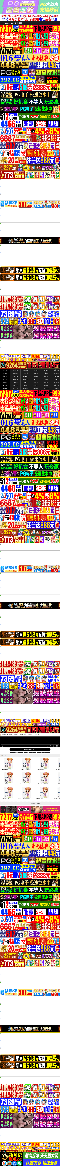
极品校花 (46, 388)
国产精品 (15, 370)
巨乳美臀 (36, 373)
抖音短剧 (15, 382)
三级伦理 (15, 373)
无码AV (5, 382)
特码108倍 (30, 752)
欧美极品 (56, 370)
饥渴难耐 (25, 376)
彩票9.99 (46, 379)
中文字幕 (25, 373)
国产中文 (15, 388)
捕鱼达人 (15, 379)
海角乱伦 (36, 385)
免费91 (25, 385)
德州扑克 (36, 379)
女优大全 (56, 382)
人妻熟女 (46, 373)
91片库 (46, 382)
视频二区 (5, 373)
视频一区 (5, 370)
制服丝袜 (56, 373)
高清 (47, 746)
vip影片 (16, 752)
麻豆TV (26, 382)
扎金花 (56, 379)
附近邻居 (15, 376)
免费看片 (15, 385)
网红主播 (25, 370)
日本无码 (36, 370)
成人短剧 (36, 388)
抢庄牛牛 (25, 379)
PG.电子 (43, 752)
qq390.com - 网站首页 (13, 23)
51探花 (36, 382)
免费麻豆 (46, 385)
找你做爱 (36, 376)
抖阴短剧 (56, 388)
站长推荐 (5, 376)
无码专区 (5, 385)
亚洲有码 (46, 370)
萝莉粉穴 (56, 385)
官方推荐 (5, 379)
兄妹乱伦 (25, 388)
